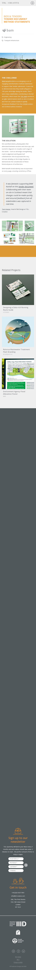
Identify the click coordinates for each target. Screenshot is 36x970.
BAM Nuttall (6, 81)
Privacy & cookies (18, 962)
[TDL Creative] (10, 2)
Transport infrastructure (11, 40)
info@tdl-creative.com (18, 896)
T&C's (18, 959)
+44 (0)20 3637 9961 (18, 893)
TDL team (24, 96)
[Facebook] (18, 952)
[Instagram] (13, 952)
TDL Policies (18, 957)
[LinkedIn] (23, 952)
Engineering (7, 37)
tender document (26, 186)
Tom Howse (6, 209)
